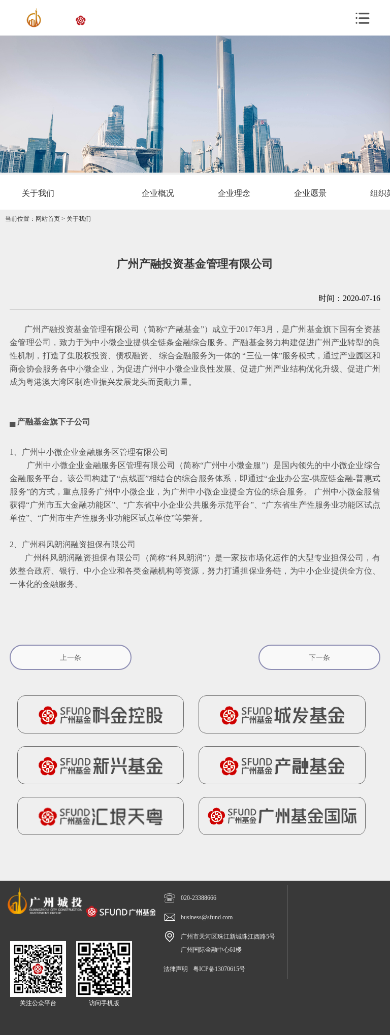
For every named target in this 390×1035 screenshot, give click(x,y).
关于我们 (79, 218)
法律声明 (176, 969)
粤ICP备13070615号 (219, 969)
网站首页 (48, 218)
